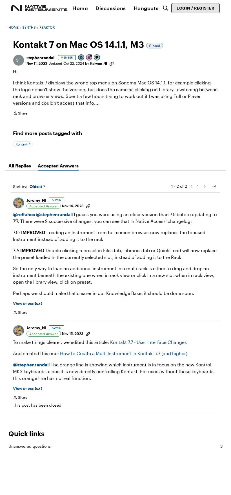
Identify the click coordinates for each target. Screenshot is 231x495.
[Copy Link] (111, 63)
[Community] (39, 8)
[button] (18, 60)
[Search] (166, 8)
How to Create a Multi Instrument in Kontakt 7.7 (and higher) (123, 353)
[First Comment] (97, 58)
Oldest (36, 186)
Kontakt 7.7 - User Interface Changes (148, 342)
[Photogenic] (81, 58)
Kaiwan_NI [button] (98, 63)
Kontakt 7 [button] (23, 144)
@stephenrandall (54, 214)
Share (20, 114)
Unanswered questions (115, 446)
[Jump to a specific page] (213, 186)
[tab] (19, 166)
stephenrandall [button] (40, 57)
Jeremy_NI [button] (36, 200)
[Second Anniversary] (89, 58)
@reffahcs (24, 214)
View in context (27, 303)
